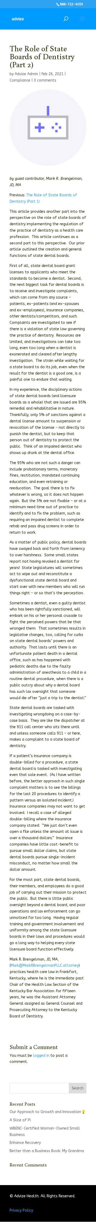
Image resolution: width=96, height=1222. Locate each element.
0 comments (45, 80)
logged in (41, 1055)
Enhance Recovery (25, 1142)
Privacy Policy (21, 1210)
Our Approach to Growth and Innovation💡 (48, 1112)
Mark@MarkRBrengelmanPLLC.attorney (45, 965)
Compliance (20, 80)
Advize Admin (26, 74)
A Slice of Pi (20, 1120)
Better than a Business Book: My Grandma (47, 1151)
